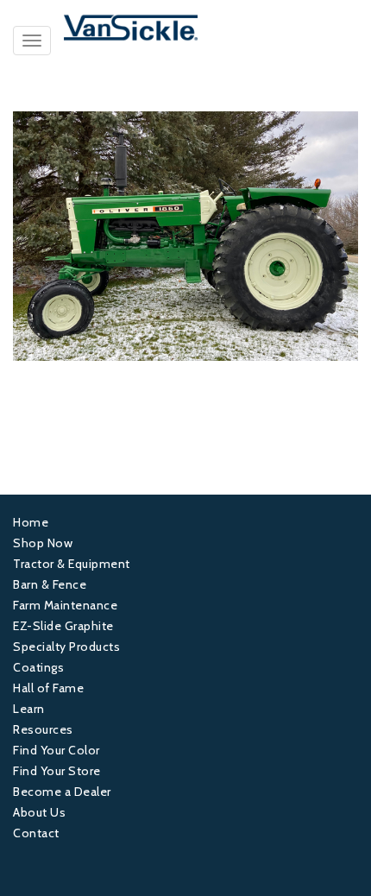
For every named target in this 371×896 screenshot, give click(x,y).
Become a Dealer (62, 791)
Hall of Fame (48, 688)
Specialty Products (66, 646)
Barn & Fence (49, 584)
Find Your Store (57, 771)
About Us (39, 812)
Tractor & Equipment (71, 563)
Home (30, 522)
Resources (43, 729)
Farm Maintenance (65, 605)
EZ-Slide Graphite (63, 626)
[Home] (185, 27)
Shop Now (42, 543)
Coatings (38, 667)
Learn (29, 708)
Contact (36, 833)
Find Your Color (56, 750)
